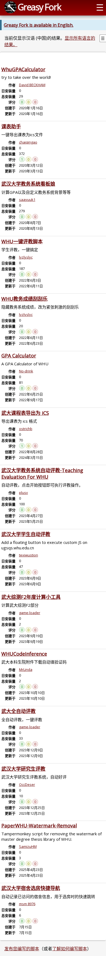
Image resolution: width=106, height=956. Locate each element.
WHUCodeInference (24, 653)
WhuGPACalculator (23, 69)
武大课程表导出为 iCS (25, 413)
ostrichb (25, 428)
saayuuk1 (27, 199)
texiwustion (28, 555)
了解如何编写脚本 (69, 949)
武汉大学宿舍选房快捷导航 (30, 888)
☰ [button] (100, 7)
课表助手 (11, 126)
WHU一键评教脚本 (22, 241)
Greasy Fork (39, 7)
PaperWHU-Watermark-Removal (39, 825)
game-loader (29, 612)
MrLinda (25, 669)
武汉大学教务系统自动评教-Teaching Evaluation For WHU (42, 473)
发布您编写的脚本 (21, 949)
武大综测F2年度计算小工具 (31, 597)
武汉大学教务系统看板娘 (28, 183)
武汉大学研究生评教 (23, 768)
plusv (23, 492)
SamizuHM (28, 846)
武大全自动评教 (18, 711)
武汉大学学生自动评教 (25, 534)
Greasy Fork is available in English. (38, 25)
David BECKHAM (32, 84)
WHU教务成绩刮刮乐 (24, 298)
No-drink (26, 371)
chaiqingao (28, 142)
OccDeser (27, 784)
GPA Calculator (18, 355)
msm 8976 (27, 903)
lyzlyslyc (26, 257)
